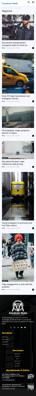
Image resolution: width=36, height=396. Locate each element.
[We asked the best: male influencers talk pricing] (18, 150)
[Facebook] (11, 327)
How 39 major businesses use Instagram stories (16, 97)
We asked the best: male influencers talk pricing (13, 162)
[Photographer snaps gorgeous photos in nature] (18, 117)
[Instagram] (14, 327)
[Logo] (18, 307)
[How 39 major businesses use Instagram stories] (18, 73)
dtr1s (3, 48)
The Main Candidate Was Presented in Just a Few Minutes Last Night (13, 376)
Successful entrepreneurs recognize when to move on (14, 43)
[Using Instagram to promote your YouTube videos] (18, 196)
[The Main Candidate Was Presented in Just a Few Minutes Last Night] (31, 376)
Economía (10, 8)
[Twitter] (18, 327)
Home (4, 8)
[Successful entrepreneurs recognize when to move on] (18, 27)
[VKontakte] (21, 327)
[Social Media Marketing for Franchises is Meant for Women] (31, 386)
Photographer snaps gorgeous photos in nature (16, 131)
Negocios (5, 39)
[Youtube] (25, 327)
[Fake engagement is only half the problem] (18, 257)
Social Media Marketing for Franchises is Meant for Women (13, 385)
